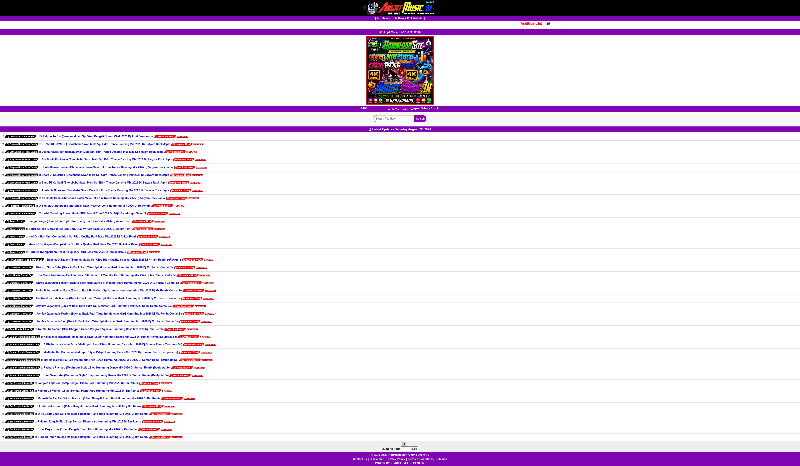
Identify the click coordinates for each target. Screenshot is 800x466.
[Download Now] (165, 136)
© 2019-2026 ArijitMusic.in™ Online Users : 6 (400, 454)
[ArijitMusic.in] (400, 7)
